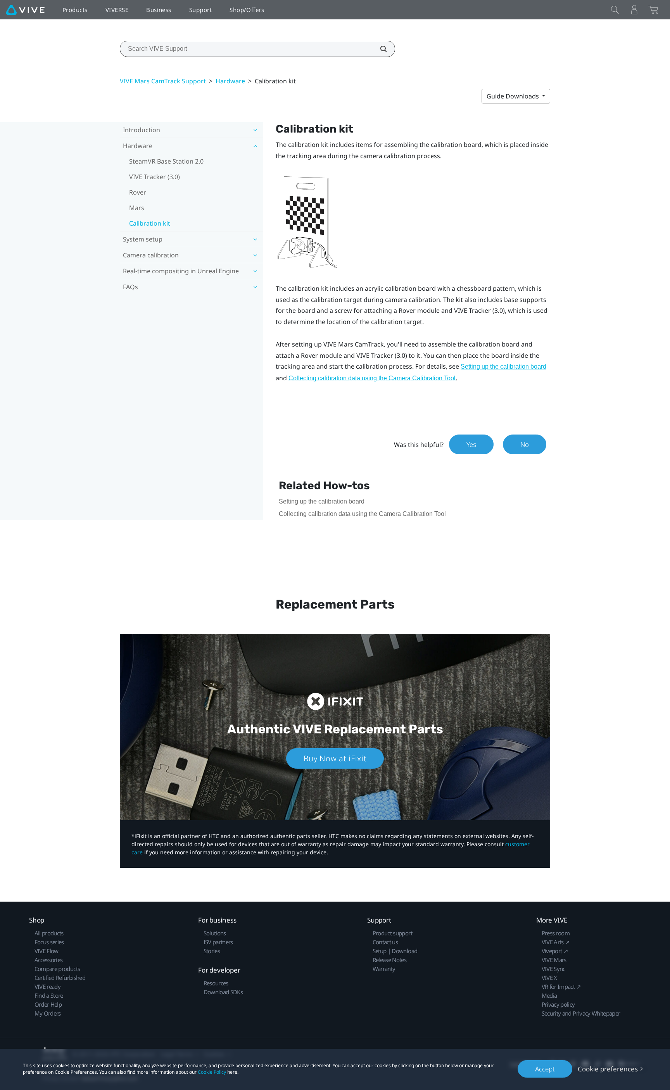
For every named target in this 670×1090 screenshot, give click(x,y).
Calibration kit (149, 223)
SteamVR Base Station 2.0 (166, 161)
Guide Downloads (513, 96)
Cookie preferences (608, 1068)
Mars (136, 208)
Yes (471, 444)
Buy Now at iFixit (335, 758)
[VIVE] (25, 10)
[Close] (615, 9)
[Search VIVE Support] (379, 49)
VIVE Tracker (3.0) (154, 176)
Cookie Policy (212, 1072)
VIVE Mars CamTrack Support (163, 81)
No (524, 444)
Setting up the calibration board (503, 366)
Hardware (230, 81)
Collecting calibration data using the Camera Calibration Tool (372, 378)
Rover (137, 192)
